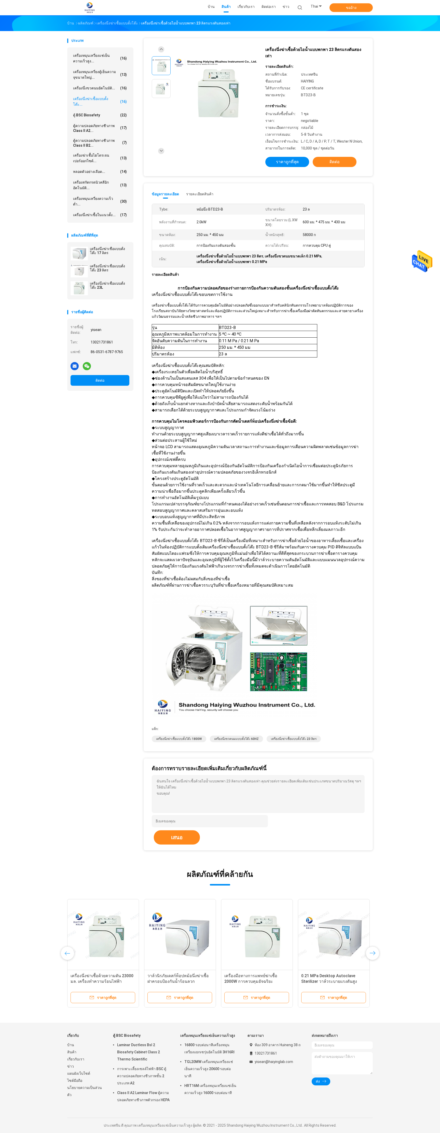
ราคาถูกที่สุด (287, 161)
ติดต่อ (99, 380)
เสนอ (177, 837)
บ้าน (70, 1045)
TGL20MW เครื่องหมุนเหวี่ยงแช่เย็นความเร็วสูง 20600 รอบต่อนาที (208, 1069)
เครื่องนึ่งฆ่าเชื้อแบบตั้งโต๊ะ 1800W (179, 739)
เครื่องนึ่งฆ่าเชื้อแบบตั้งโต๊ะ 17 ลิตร (107, 251)
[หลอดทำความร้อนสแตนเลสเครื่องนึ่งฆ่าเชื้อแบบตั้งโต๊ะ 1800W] (257, 935)
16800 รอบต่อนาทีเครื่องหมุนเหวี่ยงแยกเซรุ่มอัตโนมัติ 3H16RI (209, 1048)
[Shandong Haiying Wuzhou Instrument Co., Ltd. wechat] (87, 366)
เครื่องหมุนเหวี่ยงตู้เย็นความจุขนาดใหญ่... (100, 74)
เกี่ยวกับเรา (75, 1059)
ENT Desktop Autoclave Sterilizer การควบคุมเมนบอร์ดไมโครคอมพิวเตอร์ (102, 981)
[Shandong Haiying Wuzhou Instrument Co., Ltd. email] (75, 366)
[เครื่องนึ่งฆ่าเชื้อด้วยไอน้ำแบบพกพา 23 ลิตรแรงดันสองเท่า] (216, 89)
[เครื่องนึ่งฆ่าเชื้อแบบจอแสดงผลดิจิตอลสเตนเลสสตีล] (333, 935)
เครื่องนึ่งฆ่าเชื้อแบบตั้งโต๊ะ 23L (107, 285)
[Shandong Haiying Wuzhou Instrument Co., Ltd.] (89, 8)
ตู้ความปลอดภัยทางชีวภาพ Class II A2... (100, 128)
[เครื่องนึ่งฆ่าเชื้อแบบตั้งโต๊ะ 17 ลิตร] (79, 253)
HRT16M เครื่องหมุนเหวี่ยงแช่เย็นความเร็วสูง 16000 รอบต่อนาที (210, 1089)
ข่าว (70, 1066)
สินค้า (71, 1052)
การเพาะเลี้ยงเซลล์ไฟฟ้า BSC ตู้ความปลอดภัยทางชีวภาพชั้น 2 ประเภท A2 (141, 1076)
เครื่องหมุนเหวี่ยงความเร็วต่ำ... (100, 201)
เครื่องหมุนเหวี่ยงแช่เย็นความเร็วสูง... (100, 58)
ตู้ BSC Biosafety (100, 115)
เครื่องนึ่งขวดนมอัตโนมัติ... (100, 88)
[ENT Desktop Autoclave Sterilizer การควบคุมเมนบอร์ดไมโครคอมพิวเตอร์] (103, 935)
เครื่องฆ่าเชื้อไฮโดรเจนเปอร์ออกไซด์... (100, 158)
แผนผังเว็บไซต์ (78, 1073)
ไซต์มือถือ (74, 1081)
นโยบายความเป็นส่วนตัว (84, 1091)
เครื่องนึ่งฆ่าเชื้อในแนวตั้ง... (100, 215)
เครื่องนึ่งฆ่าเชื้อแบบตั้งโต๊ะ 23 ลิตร (107, 268)
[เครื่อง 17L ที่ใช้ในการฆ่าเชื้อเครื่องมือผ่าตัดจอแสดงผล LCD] (180, 935)
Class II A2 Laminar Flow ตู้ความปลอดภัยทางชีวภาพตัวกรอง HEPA (143, 1096)
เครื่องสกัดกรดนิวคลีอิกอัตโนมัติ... (100, 185)
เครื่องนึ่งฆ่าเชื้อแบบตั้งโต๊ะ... (100, 101)
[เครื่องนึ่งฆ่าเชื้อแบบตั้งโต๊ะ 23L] (79, 288)
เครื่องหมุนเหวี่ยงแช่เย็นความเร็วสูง (207, 1035)
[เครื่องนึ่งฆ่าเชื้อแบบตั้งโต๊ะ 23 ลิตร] (79, 271)
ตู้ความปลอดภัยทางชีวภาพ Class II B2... (100, 143)
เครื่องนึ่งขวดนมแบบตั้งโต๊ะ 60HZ (236, 739)
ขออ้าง (351, 8)
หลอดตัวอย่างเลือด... (100, 172)
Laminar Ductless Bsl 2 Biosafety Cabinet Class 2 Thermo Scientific (138, 1052)
